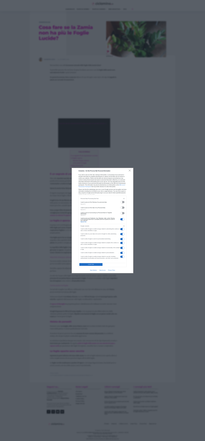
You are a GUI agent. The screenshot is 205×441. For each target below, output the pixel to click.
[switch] (122, 202)
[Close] (130, 171)
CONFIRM (91, 264)
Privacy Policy (111, 270)
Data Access (102, 270)
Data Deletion (93, 270)
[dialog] (102, 220)
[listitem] (102, 198)
